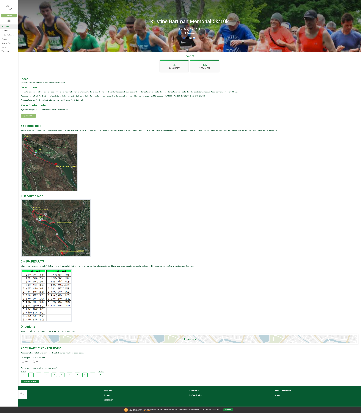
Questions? (28, 116)
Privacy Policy (147, 410)
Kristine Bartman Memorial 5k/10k (189, 21)
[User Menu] (9, 20)
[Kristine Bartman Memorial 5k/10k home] (9, 7)
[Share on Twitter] (187, 38)
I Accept (228, 410)
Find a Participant (8, 35)
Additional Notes (29, 381)
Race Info (5, 27)
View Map (191, 339)
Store (4, 47)
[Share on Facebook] (184, 38)
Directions (191, 33)
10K (205, 64)
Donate (9, 16)
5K (174, 64)
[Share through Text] (194, 38)
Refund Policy (7, 43)
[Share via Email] (190, 38)
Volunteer (5, 51)
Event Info (5, 31)
